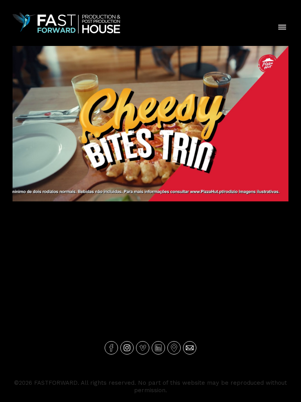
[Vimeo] (142, 347)
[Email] (189, 347)
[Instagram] (127, 347)
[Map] (174, 347)
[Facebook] (111, 347)
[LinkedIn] (158, 347)
